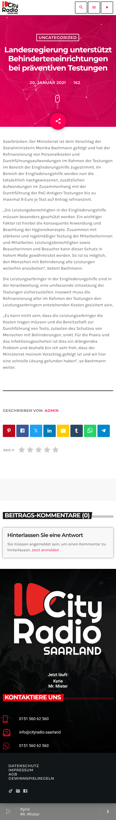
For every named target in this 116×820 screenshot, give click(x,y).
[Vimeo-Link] (10, 7)
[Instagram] (18, 791)
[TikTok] (10, 791)
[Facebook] (25, 791)
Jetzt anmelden (45, 550)
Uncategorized (58, 37)
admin (51, 410)
